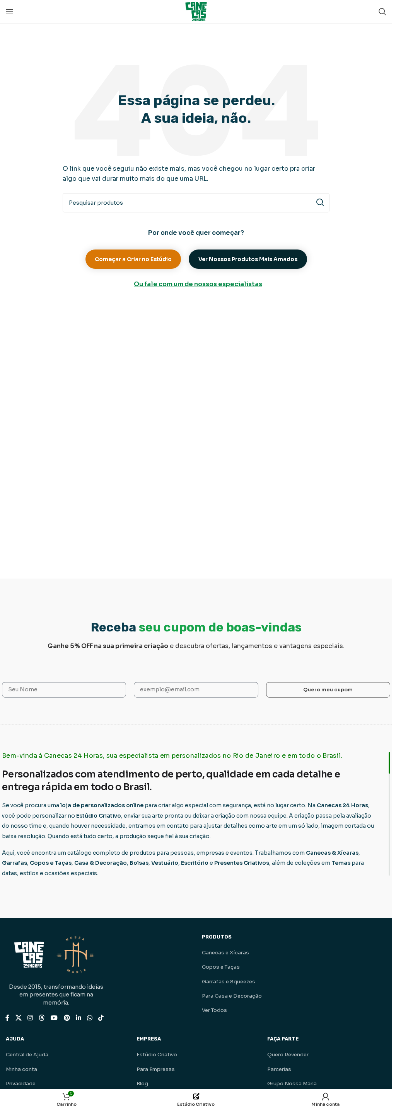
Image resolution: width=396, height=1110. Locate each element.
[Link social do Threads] (41, 1018)
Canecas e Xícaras (225, 952)
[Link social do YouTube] (54, 1018)
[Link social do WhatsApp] (89, 1018)
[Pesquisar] (382, 11)
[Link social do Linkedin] (78, 1018)
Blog (142, 1083)
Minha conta (21, 1069)
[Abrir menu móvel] (9, 11)
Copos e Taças (221, 967)
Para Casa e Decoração (232, 996)
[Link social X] (18, 1018)
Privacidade (21, 1083)
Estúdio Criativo (157, 1054)
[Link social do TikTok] (101, 1018)
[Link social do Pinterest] (66, 1018)
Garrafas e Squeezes (228, 981)
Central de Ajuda (27, 1054)
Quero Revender (288, 1054)
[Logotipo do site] (196, 11)
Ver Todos (214, 1010)
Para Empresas (156, 1069)
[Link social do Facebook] (7, 1018)
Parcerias (279, 1069)
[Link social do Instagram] (30, 1018)
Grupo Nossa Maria (292, 1083)
